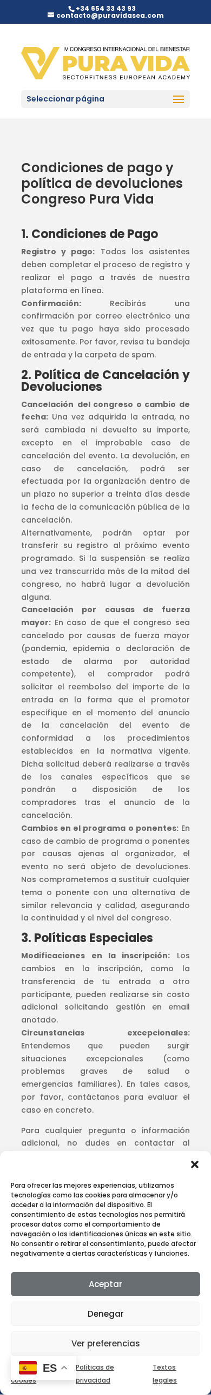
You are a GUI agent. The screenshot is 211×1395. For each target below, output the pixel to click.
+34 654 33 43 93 (106, 8)
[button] (194, 1164)
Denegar (106, 1313)
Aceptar (105, 1284)
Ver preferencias (105, 1343)
